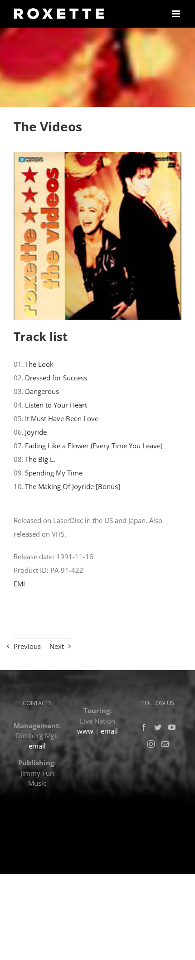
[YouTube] (172, 727)
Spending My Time (54, 472)
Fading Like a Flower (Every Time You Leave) (93, 445)
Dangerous (42, 391)
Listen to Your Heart (56, 404)
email (37, 745)
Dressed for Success (56, 377)
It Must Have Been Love (61, 418)
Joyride (36, 432)
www (85, 730)
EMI (19, 583)
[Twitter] (157, 727)
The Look (39, 364)
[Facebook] (143, 727)
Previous (27, 646)
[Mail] (165, 744)
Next (56, 646)
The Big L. (40, 459)
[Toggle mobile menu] (176, 14)
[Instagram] (151, 744)
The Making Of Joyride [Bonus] (72, 486)
